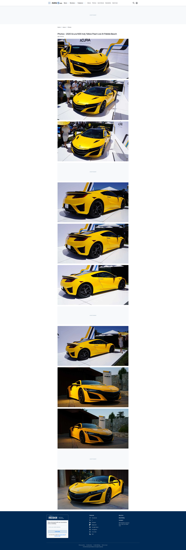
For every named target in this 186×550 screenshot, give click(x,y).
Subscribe (57, 531)
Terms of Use (57, 535)
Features (80, 3)
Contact (121, 520)
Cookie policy (89, 545)
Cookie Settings (96, 545)
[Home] (57, 3)
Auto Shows (101, 3)
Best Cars (115, 3)
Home (59, 27)
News (65, 3)
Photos (94, 3)
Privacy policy (82, 545)
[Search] (133, 3)
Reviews (72, 3)
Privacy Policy (62, 534)
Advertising (121, 517)
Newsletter (108, 3)
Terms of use (104, 545)
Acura (64, 27)
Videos (89, 3)
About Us (121, 515)
